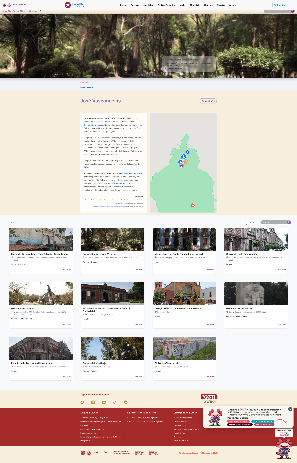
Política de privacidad (208, 453)
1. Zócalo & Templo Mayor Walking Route (142, 418)
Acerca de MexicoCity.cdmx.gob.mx (94, 418)
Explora (123, 5)
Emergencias (85, 441)
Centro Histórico (180, 425)
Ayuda (231, 5)
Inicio (82, 88)
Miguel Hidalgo (179, 433)
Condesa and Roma (181, 422)
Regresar (84, 82)
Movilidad (194, 5)
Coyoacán (177, 437)
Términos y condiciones (188, 453)
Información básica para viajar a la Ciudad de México (100, 422)
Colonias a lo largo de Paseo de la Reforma (190, 429)
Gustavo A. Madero (181, 441)
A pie (182, 5)
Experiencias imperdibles (142, 5)
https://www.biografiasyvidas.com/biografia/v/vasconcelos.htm (107, 206)
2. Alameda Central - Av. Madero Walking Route (145, 422)
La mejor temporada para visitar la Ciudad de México (100, 437)
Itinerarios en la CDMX (88, 433)
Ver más (67, 269)
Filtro (251, 222)
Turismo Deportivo (166, 5)
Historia (207, 5)
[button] (193, 205)
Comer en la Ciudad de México (92, 429)
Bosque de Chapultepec (183, 418)
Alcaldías (221, 5)
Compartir (210, 101)
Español (281, 5)
